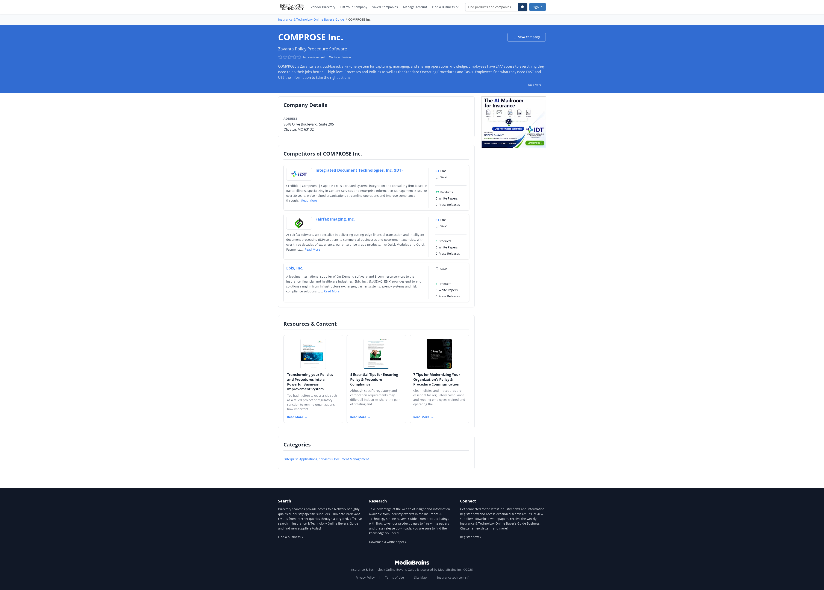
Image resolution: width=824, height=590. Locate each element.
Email (444, 171)
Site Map (420, 577)
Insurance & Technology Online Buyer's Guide (311, 19)
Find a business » (290, 537)
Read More (309, 200)
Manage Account (415, 7)
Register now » (470, 537)
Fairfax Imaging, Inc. (335, 219)
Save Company (529, 37)
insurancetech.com (451, 577)
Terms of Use (394, 577)
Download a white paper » (388, 542)
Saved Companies (385, 7)
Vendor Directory (323, 7)
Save (443, 177)
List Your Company (353, 7)
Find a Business (443, 7)
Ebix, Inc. (294, 268)
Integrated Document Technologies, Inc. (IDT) (359, 170)
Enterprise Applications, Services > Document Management (326, 459)
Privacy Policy (365, 577)
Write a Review (340, 57)
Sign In (537, 7)
